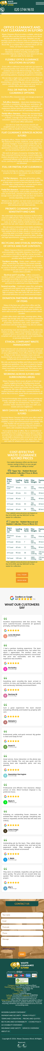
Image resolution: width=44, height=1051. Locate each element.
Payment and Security (11, 1015)
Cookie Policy (35, 1022)
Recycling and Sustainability (14, 1022)
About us (5, 1031)
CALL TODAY (22, 575)
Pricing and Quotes (31, 1018)
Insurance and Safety (11, 1028)
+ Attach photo (8, 949)
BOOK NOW (21, 580)
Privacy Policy (29, 1015)
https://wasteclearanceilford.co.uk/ (24, 998)
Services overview (30, 1028)
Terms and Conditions (11, 1018)
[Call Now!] (22, 9)
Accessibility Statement (11, 1025)
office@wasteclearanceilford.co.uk (24, 997)
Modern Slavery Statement (13, 1012)
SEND (22, 954)
